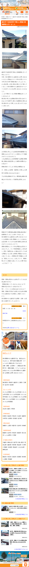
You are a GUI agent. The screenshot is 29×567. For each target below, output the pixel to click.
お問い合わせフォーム (12, 327)
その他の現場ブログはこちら (21, 549)
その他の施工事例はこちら (21, 498)
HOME (3, 16)
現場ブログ (8, 16)
